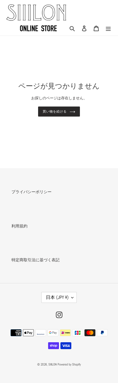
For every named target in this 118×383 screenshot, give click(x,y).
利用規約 (19, 226)
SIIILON (52, 364)
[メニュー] (108, 28)
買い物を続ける (54, 111)
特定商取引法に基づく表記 (35, 259)
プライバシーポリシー (31, 191)
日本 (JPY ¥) (57, 297)
